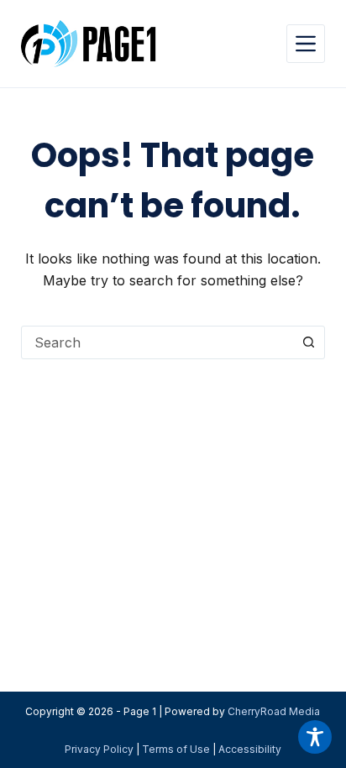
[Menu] (305, 43)
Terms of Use (176, 749)
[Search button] (308, 342)
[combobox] (157, 342)
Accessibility (249, 749)
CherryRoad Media (274, 711)
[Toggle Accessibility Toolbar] (314, 736)
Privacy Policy (99, 749)
